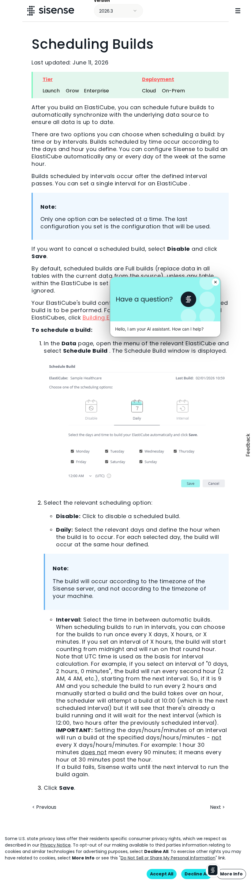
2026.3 (106, 11)
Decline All (197, 874)
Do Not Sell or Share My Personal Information (168, 858)
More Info (231, 874)
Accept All (161, 874)
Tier (48, 79)
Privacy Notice (55, 845)
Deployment (158, 79)
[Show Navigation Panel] (237, 10)
